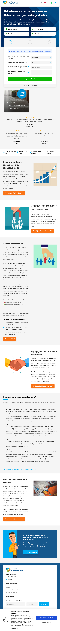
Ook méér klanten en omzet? (44, 386)
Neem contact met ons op (15, 193)
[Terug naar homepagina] (11, 2)
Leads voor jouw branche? (15, 519)
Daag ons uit (11, 339)
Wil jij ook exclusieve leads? (43, 231)
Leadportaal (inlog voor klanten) (13, 589)
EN (47, 2)
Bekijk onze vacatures (11, 592)
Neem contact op (31, 552)
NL (42, 2)
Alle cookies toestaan (46, 617)
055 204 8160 (11, 579)
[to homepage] (30, 570)
